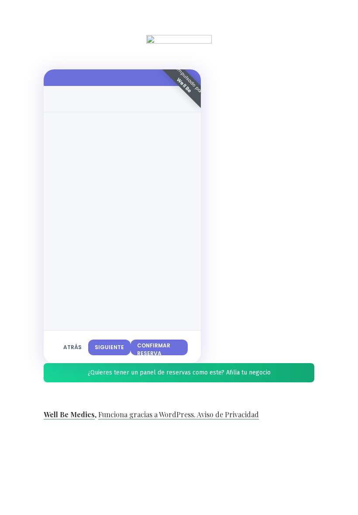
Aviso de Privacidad (228, 414)
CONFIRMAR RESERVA (153, 348)
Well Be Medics (69, 414)
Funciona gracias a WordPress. (147, 414)
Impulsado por (189, 80)
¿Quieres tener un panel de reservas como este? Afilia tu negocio (179, 372)
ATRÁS (72, 347)
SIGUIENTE (109, 347)
